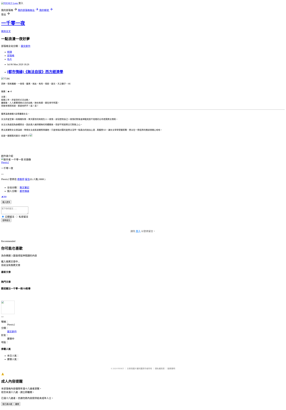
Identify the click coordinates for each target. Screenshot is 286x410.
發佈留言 (6, 220)
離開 (17, 404)
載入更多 (6, 202)
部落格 (10, 55)
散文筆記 (24, 187)
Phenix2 (5, 162)
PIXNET (120, 368)
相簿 (9, 52)
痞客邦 (20, 179)
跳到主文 (6, 31)
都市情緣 (24, 191)
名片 (9, 59)
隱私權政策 (160, 368)
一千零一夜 (13, 23)
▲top (4, 196)
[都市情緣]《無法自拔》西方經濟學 (35, 72)
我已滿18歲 (7, 404)
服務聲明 (171, 368)
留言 (27, 179)
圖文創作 (25, 46)
